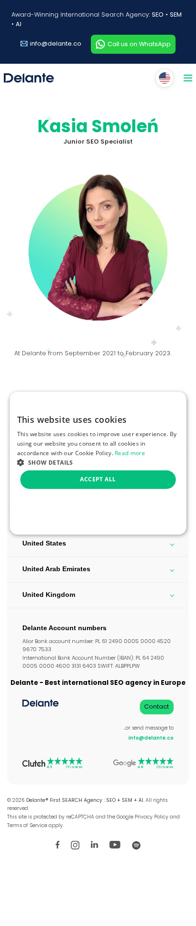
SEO (158, 14)
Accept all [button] (98, 479)
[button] (98, 462)
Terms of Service (27, 825)
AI (18, 24)
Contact (156, 706)
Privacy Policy (151, 816)
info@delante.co (55, 43)
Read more (130, 453)
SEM (176, 14)
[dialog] (98, 463)
